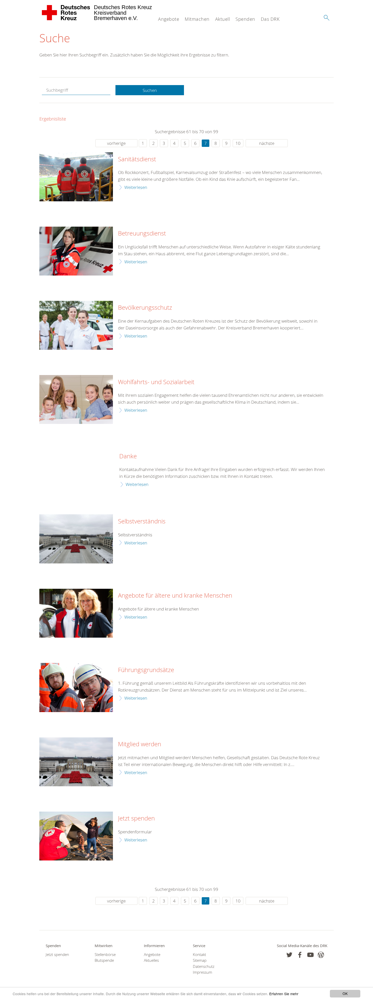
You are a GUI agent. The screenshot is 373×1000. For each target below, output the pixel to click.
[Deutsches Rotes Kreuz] (66, 12)
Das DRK (270, 19)
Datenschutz (203, 966)
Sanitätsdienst (137, 159)
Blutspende (104, 960)
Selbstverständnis (141, 521)
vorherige (116, 143)
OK (345, 993)
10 (238, 143)
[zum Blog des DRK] (321, 955)
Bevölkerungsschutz (145, 307)
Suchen (150, 90)
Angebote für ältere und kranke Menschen (175, 595)
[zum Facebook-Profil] (289, 955)
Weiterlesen (135, 187)
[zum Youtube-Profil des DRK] (310, 955)
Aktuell (222, 19)
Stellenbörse (105, 954)
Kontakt (199, 954)
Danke (128, 456)
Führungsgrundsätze (146, 670)
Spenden (245, 19)
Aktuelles (151, 960)
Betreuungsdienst (142, 233)
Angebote (168, 19)
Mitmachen (197, 19)
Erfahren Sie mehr (283, 993)
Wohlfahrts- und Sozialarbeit (156, 382)
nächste (266, 143)
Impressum (202, 972)
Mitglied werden (139, 744)
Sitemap (200, 960)
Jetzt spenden (136, 818)
